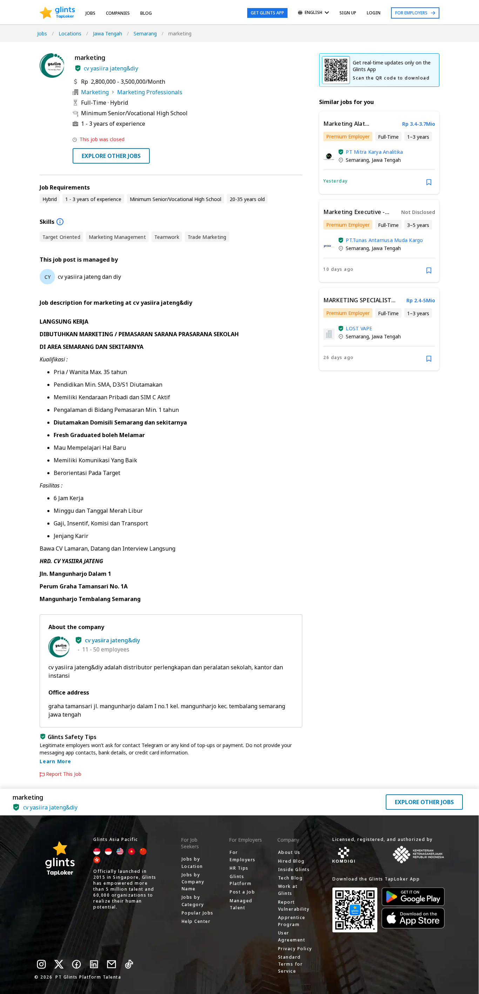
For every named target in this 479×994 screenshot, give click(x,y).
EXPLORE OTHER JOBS (111, 156)
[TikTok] (129, 964)
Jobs (90, 13)
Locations (70, 33)
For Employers (411, 13)
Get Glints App (267, 13)
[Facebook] (76, 964)
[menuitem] (313, 13)
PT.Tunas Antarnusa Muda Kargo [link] (384, 240)
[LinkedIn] (94, 964)
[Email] (111, 964)
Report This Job (63, 774)
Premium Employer (348, 136)
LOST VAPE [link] (359, 328)
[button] (78, 68)
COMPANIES (118, 13)
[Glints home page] (57, 13)
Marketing (95, 92)
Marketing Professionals (149, 92)
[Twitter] (59, 964)
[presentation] (57, 13)
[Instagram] (41, 964)
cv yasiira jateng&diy (111, 68)
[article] (379, 152)
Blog (146, 13)
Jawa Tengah (107, 33)
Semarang (145, 33)
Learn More (55, 761)
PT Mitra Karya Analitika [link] (374, 152)
